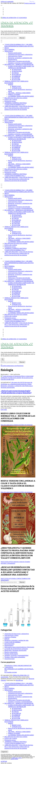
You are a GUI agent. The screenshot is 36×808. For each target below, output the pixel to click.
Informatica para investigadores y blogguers (19, 647)
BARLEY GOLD (16, 86)
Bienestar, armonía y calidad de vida (20, 58)
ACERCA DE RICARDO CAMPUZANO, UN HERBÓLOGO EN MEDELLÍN (21, 67)
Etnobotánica (12, 59)
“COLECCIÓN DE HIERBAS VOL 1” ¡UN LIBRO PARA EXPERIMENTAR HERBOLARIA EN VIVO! (19, 45)
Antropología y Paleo (15, 56)
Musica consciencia (10, 652)
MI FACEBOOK (16, 74)
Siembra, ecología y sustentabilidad (20, 63)
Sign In (17, 795)
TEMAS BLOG (8, 51)
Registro (12, 795)
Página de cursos (10, 101)
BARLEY (10, 84)
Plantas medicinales (15, 53)
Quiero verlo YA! (29, 3)
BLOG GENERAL (9, 49)
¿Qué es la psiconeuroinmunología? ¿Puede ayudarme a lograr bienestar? (16, 392)
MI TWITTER (16, 78)
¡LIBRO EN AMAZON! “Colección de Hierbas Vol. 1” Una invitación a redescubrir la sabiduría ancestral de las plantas (18, 107)
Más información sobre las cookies (15, 98)
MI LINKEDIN (16, 76)
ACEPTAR (4, 761)
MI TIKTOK (15, 73)
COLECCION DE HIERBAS (12, 642)
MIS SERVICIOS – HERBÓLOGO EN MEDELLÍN (18, 64)
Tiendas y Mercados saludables (14, 657)
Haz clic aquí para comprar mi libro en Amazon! (17, 425)
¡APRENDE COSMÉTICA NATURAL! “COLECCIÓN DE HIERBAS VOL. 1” (15, 103)
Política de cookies (10, 99)
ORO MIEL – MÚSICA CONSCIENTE (19, 93)
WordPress (19, 680)
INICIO (6, 48)
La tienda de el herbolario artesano (16, 649)
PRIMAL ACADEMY (14, 94)
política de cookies (17, 757)
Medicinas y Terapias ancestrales (19, 61)
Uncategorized (9, 659)
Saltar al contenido (7, 1)
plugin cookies (14, 759)
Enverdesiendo (9, 644)
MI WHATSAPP (16, 69)
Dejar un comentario (11, 384)
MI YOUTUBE (16, 79)
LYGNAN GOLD (17, 88)
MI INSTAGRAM (17, 71)
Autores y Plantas (10, 637)
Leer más (4, 409)
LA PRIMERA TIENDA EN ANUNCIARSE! (21, 96)
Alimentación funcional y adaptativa (20, 54)
